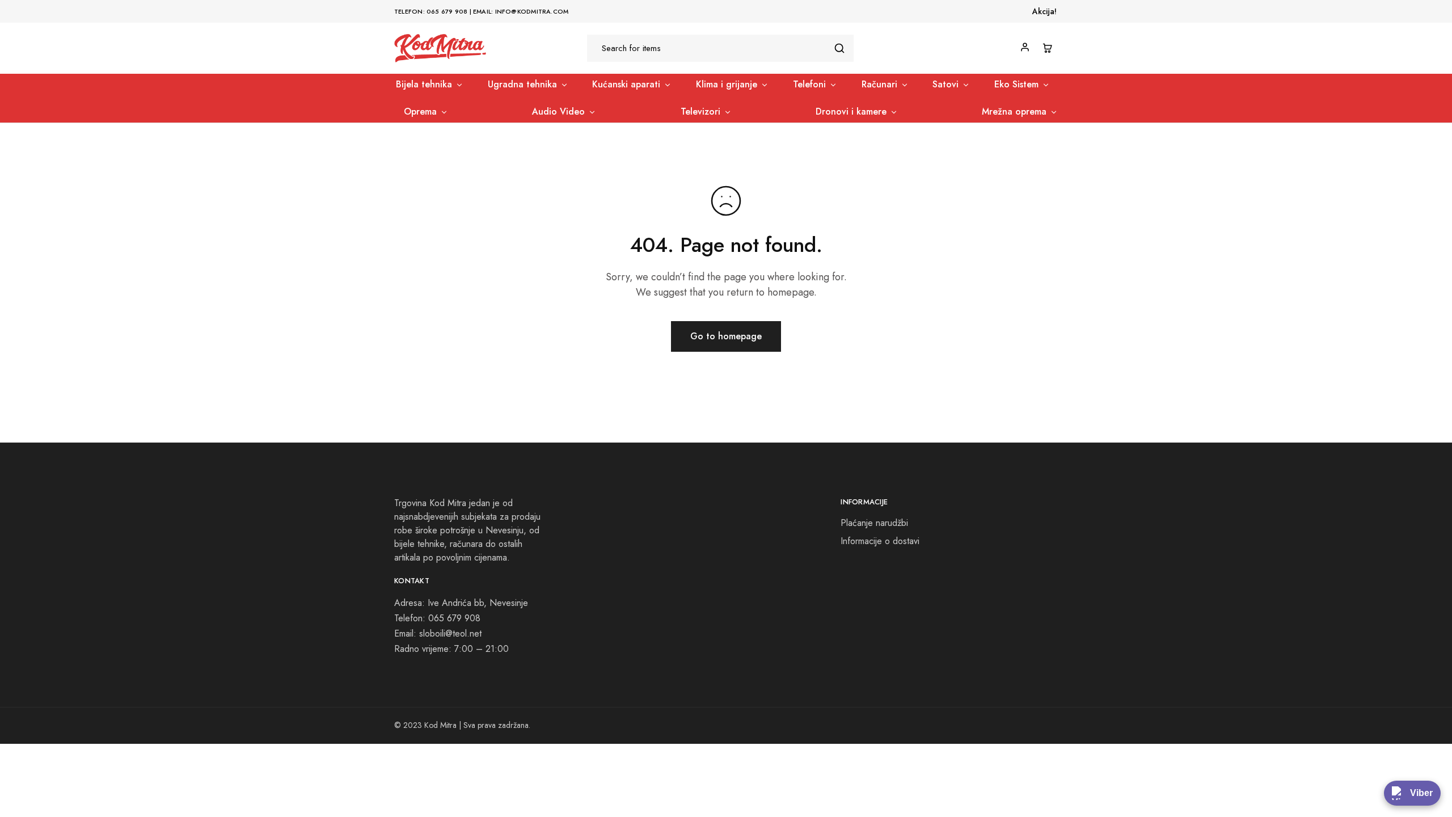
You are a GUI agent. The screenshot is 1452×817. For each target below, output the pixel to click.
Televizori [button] (700, 112)
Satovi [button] (945, 84)
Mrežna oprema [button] (1014, 112)
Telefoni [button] (809, 84)
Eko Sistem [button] (1016, 84)
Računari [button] (879, 84)
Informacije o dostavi (880, 541)
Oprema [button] (420, 112)
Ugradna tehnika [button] (522, 84)
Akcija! (1044, 11)
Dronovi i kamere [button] (851, 112)
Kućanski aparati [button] (626, 84)
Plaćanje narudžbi (874, 522)
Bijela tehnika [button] (424, 84)
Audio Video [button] (558, 112)
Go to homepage (726, 336)
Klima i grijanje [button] (726, 84)
